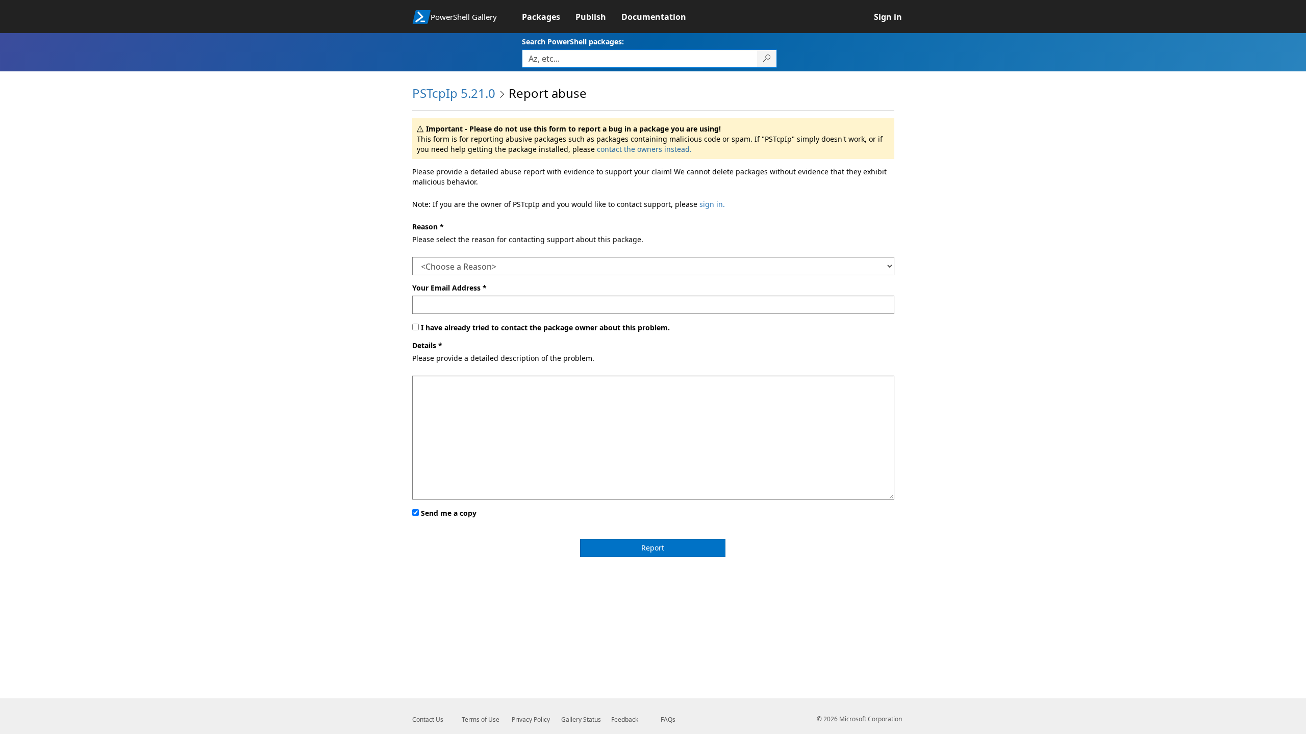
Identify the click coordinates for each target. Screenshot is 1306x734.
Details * (427, 345)
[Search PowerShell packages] (767, 58)
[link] (548, 17)
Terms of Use (480, 719)
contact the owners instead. (644, 149)
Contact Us (427, 719)
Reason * (428, 226)
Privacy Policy (531, 719)
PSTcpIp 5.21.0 (453, 93)
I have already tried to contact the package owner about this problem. (545, 327)
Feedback (624, 719)
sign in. (712, 204)
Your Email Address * (449, 288)
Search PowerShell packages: (573, 41)
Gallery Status (581, 719)
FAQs (668, 719)
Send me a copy (448, 513)
